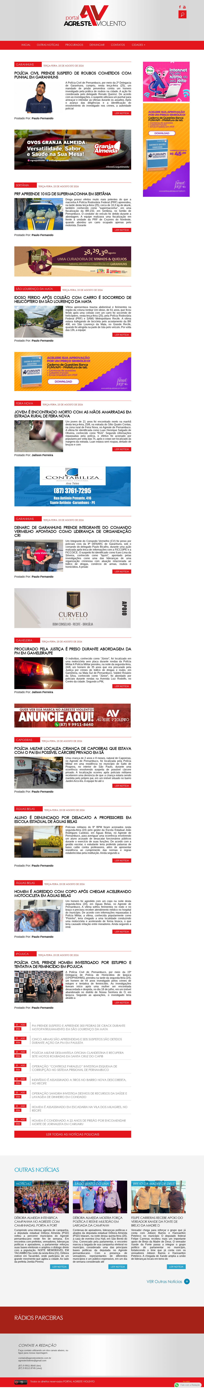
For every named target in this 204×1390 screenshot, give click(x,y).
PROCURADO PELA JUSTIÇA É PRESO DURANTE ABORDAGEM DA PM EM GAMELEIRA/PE (72, 651)
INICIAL (26, 44)
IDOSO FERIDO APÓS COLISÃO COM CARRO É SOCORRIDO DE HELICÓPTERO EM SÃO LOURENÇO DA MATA (72, 299)
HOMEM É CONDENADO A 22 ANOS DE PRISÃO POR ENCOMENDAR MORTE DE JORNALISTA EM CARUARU (79, 1122)
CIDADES (137, 44)
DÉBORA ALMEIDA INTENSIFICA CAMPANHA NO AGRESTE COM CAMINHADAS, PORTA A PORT (36, 1221)
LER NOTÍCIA (122, 113)
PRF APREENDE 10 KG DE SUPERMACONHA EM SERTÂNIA (62, 194)
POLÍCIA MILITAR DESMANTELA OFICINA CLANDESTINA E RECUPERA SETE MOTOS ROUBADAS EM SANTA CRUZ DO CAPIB (78, 1054)
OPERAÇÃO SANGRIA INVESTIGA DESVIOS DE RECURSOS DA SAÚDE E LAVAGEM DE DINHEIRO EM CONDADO (79, 1095)
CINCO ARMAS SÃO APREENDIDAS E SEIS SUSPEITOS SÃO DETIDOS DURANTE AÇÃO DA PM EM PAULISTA (77, 1040)
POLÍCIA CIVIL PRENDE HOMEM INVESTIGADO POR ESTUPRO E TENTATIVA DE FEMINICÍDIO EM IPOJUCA (72, 964)
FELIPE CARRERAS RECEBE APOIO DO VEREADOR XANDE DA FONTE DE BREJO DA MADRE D (157, 1221)
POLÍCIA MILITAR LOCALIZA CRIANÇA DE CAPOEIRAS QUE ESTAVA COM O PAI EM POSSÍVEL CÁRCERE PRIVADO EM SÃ (72, 750)
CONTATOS (118, 44)
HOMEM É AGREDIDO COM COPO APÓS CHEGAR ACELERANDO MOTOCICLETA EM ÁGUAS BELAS (72, 893)
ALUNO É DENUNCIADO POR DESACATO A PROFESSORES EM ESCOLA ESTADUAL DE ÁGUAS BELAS (72, 819)
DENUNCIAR (97, 44)
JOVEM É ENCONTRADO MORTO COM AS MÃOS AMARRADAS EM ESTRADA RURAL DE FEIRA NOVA (72, 414)
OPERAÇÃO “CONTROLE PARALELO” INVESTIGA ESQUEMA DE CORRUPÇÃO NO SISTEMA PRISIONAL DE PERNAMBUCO (74, 1068)
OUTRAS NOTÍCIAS (48, 44)
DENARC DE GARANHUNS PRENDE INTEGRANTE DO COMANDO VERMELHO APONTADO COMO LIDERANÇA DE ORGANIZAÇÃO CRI (72, 531)
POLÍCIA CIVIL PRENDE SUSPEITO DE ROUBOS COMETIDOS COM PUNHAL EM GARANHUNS (72, 75)
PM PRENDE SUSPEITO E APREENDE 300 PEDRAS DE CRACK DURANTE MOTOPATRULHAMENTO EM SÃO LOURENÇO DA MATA (78, 1027)
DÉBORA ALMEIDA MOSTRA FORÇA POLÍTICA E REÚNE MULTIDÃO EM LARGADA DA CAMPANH (97, 1221)
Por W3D (186, 1382)
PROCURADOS (74, 44)
